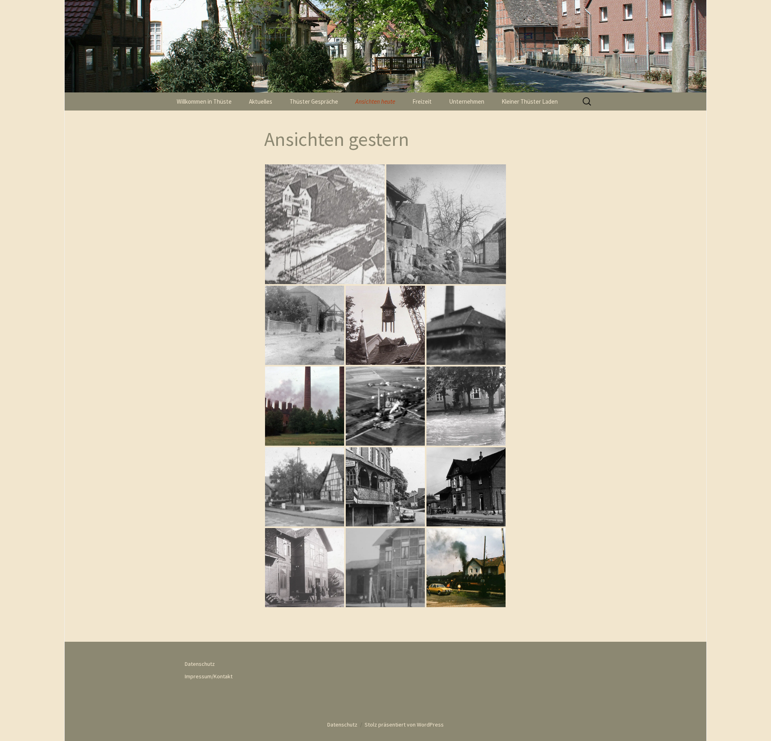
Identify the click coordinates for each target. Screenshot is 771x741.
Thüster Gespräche (314, 101)
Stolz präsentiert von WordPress (404, 724)
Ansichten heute (375, 101)
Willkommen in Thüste (204, 101)
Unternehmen (466, 101)
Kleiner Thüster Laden (530, 101)
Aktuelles (260, 101)
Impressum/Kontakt (209, 676)
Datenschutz (200, 663)
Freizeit (422, 101)
